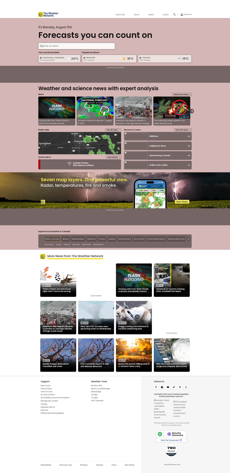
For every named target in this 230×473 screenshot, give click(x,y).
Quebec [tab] (111, 239)
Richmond (86, 244)
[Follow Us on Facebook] (156, 387)
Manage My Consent (49, 401)
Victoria (67, 244)
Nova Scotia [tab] (139, 239)
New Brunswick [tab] (124, 239)
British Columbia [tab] (52, 239)
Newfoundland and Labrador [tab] (180, 239)
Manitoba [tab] (91, 239)
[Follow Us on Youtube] (168, 387)
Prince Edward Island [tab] (156, 239)
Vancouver (49, 244)
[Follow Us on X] (186, 387)
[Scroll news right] (192, 111)
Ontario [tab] (102, 239)
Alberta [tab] (66, 239)
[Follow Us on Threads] (180, 387)
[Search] (174, 14)
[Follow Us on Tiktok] (174, 387)
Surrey (58, 244)
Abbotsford (98, 244)
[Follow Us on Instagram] (162, 387)
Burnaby (76, 244)
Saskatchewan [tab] (78, 239)
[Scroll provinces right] (188, 239)
